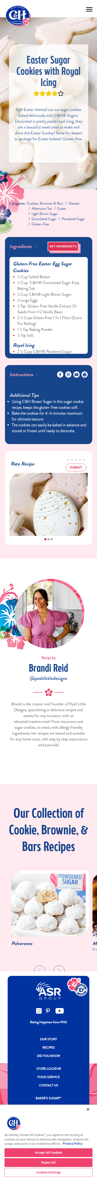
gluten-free (40, 224)
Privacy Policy (73, 1144)
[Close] (88, 1109)
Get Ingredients (63, 246)
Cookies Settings (48, 1172)
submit (76, 467)
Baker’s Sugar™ (48, 1098)
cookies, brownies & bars (45, 203)
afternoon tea (42, 208)
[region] (48, 1141)
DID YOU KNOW (48, 1056)
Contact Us (48, 1085)
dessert (74, 203)
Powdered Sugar (73, 218)
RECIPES (48, 1047)
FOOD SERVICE (48, 1077)
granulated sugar (44, 218)
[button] (45, 539)
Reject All (48, 1162)
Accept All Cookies (48, 1153)
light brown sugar (45, 213)
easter (61, 208)
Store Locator (48, 1068)
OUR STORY (48, 1039)
